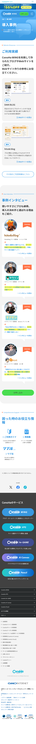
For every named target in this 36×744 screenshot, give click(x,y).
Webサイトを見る (25, 117)
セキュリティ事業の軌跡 (7, 709)
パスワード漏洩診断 (6, 697)
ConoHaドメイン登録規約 (10, 624)
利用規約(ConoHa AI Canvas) (10, 636)
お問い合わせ (6, 654)
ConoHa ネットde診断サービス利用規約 (13, 633)
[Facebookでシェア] (18, 487)
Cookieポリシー (7, 660)
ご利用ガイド (10, 436)
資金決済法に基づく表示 (9, 648)
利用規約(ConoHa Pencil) (9, 639)
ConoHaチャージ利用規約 (10, 627)
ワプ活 (10, 453)
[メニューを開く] (32, 14)
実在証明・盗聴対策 (6, 702)
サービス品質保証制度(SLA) (10, 651)
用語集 (28, 436)
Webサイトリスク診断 (19, 697)
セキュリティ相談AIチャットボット (10, 700)
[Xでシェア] (10, 487)
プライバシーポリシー (9, 657)
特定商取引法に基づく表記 (10, 645)
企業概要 (5, 663)
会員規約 (5, 621)
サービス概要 (6, 666)
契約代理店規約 (7, 642)
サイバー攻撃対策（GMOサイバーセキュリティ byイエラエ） (17, 704)
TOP (3, 19)
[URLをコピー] (25, 487)
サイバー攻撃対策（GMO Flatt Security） (11, 707)
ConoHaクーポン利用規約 (10, 630)
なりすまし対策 (28, 707)
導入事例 (9, 19)
